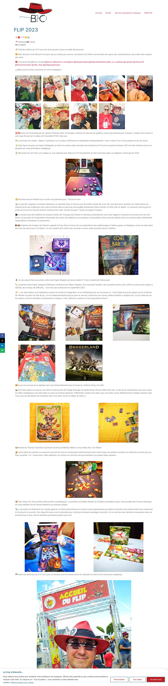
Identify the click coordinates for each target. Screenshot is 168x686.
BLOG (108, 13)
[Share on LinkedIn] (2, 345)
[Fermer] (166, 669)
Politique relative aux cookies (22, 682)
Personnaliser (119, 679)
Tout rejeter (137, 679)
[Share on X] (2, 340)
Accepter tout (155, 679)
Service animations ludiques (128, 13)
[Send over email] (2, 350)
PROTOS (148, 13)
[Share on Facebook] (2, 335)
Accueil (98, 13)
